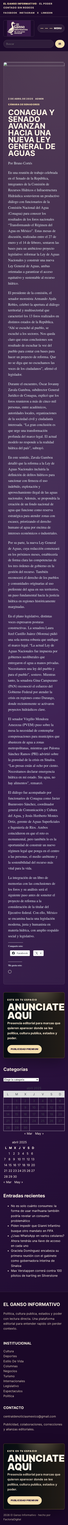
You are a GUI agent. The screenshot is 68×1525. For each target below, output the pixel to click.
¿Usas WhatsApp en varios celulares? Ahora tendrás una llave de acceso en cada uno (37, 1241)
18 (42, 1114)
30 (25, 1127)
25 (43, 1121)
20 (60, 1114)
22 (17, 1121)
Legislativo (11, 1386)
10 (34, 1107)
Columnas (10, 1366)
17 (34, 1114)
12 (51, 1107)
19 (51, 1114)
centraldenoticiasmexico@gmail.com (29, 1416)
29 (17, 1127)
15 (16, 1114)
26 (51, 1121)
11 (42, 1107)
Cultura (8, 1351)
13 (60, 1107)
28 (8, 1127)
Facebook (10, 13)
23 (25, 1121)
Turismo (9, 1376)
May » (39, 1133)
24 (34, 1121)
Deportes (10, 1356)
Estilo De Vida (13, 1361)
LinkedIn (47, 13)
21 (7, 1121)
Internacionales (14, 1381)
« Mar (28, 1133)
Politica (8, 1396)
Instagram (27, 13)
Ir (60, 44)
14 (7, 1114)
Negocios (10, 1371)
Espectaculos (12, 1391)
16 (25, 1114)
